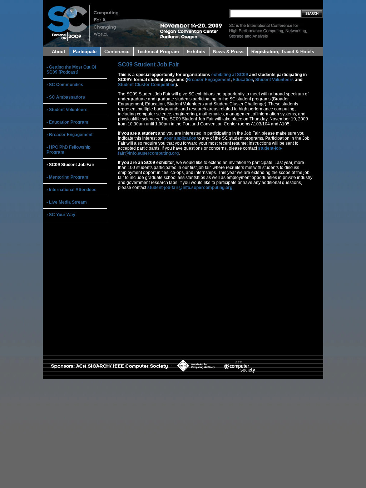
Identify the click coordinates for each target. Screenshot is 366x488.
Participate (85, 51)
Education (243, 79)
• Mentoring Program (67, 177)
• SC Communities (64, 84)
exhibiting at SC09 (229, 74)
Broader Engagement (209, 79)
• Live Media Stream (66, 202)
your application (180, 138)
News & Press (228, 51)
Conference (116, 51)
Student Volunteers (274, 79)
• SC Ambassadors (65, 97)
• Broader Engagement (69, 134)
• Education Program (67, 122)
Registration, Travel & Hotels (282, 51)
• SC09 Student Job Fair (70, 164)
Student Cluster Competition (146, 84)
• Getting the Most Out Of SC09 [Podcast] (71, 70)
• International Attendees (71, 189)
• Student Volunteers (67, 109)
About (58, 51)
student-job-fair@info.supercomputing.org (189, 187)
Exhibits (196, 51)
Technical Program (158, 51)
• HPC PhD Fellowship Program (68, 150)
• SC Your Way (60, 214)
